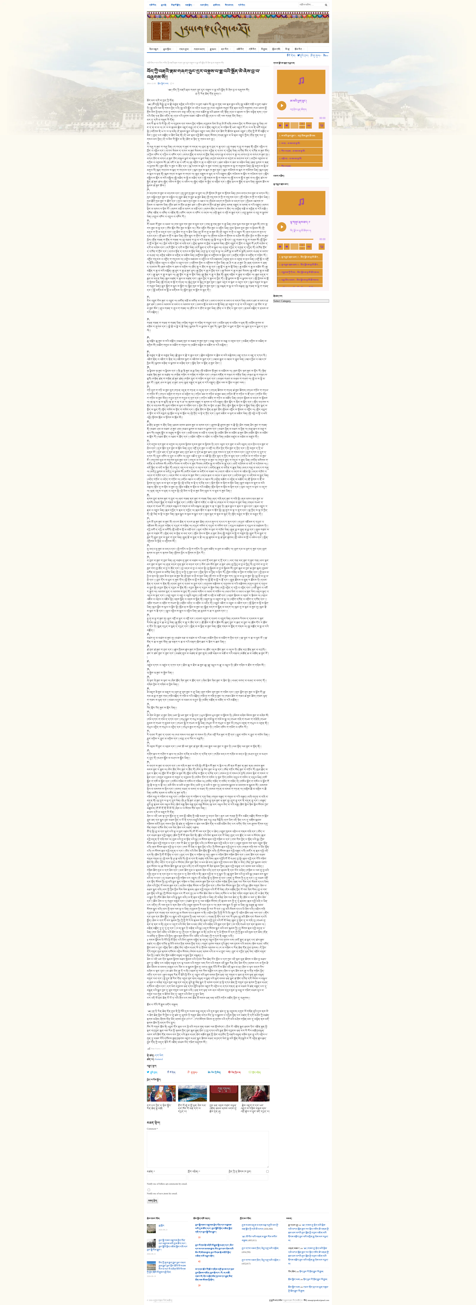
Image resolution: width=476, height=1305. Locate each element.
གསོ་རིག (252, 49)
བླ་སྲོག (161, 1226)
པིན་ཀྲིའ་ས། (236, 1072)
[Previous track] (280, 125)
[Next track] (287, 125)
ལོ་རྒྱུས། (264, 49)
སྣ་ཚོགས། (216, 5)
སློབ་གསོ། (276, 49)
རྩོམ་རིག (298, 49)
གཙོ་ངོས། (152, 5)
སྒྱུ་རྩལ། (213, 49)
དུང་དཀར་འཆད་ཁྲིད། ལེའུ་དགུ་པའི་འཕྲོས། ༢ (261, 1260)
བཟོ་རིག (240, 49)
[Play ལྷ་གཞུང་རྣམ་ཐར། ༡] (281, 227)
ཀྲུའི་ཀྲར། (153, 1072)
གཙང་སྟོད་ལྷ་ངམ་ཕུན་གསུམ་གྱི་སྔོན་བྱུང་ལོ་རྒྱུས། (308, 1289)
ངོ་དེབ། (172, 1072)
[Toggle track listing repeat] (309, 125)
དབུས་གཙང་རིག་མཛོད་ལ (293, 1300)
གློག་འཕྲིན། (256, 1072)
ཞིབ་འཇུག (153, 49)
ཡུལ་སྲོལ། (167, 49)
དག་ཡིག (159, 62)
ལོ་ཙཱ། (287, 49)
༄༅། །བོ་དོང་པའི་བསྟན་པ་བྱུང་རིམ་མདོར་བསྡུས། (259, 1239)
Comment (152, 1129)
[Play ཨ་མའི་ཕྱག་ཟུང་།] (281, 105)
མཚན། (151, 1172)
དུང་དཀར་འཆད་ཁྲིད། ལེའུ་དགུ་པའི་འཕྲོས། (260, 1248)
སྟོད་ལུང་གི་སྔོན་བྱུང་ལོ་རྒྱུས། (311, 1272)
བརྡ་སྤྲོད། (188, 5)
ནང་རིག (224, 49)
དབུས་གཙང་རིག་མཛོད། (162, 1300)
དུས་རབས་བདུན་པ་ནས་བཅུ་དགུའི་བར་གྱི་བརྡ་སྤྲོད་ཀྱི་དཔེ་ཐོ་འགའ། (260, 1227)
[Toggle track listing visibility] (322, 125)
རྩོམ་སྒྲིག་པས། (294, 1279)
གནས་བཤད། (199, 49)
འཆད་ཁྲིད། (204, 5)
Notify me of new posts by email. (162, 1194)
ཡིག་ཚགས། (229, 5)
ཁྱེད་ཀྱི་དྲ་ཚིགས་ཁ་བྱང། (240, 1172)
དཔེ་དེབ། (241, 5)
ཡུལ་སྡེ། (163, 5)
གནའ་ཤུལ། (184, 49)
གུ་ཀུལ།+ (194, 1072)
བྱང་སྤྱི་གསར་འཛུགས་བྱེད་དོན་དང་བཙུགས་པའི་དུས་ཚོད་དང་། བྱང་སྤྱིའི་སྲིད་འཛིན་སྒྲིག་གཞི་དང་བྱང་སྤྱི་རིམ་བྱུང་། (167, 1245)
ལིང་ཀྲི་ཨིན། (216, 1072)
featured (159, 1059)
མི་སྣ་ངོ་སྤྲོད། (175, 5)
